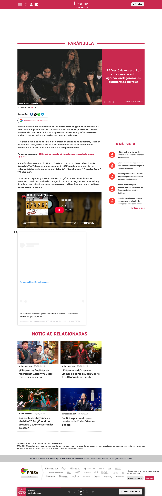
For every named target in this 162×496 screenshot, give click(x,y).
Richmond (50, 476)
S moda (97, 476)
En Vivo (138, 4)
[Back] (69, 492)
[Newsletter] (36, 4)
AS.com (108, 468)
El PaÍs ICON (86, 476)
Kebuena (124, 472)
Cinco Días (86, 472)
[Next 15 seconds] (87, 492)
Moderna (63, 476)
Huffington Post (55, 472)
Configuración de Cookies (121, 458)
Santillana (76, 468)
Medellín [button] (31, 490)
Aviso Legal (54, 458)
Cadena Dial (96, 472)
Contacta (33, 458)
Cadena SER (100, 468)
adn (117, 468)
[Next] (93, 492)
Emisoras (43, 458)
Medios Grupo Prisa (30, 476)
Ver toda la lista (138, 208)
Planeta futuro (115, 472)
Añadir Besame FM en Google (36, 120)
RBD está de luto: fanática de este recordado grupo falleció (55, 155)
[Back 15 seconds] (75, 492)
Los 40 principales (64, 468)
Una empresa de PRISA (30, 470)
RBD (32, 107)
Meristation (120, 476)
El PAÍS (52, 468)
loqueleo (108, 476)
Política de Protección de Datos (75, 458)
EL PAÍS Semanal (105, 472)
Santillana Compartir (89, 468)
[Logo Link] (81, 4)
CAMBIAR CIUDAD (130, 492)
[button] (20, 4)
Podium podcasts (75, 476)
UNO (69, 472)
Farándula (81, 43)
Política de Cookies (99, 458)
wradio (77, 472)
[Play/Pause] (81, 492)
